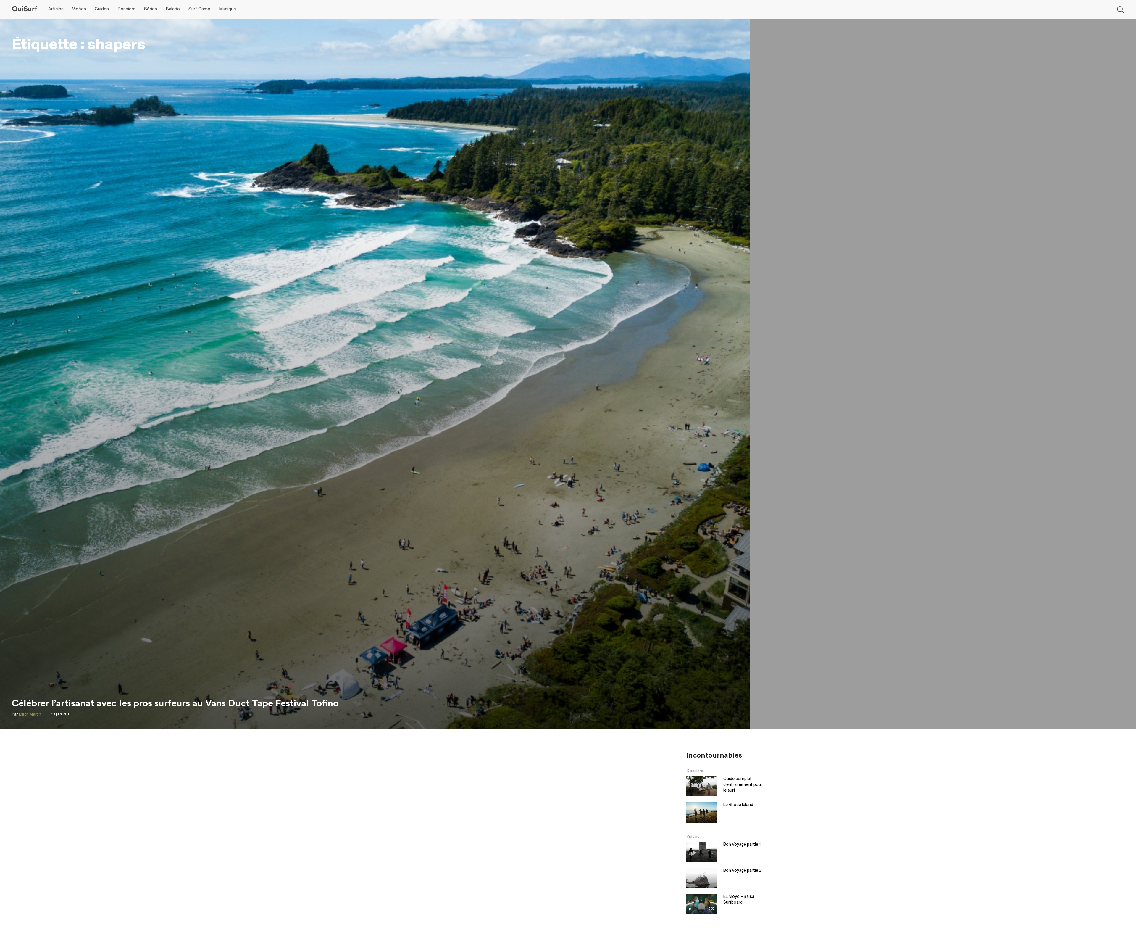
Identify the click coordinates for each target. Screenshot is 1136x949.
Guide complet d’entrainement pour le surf (742, 785)
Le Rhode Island (738, 805)
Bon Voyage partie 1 (742, 844)
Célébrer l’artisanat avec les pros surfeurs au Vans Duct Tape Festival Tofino (175, 703)
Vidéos (79, 9)
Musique (227, 9)
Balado (173, 9)
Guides (102, 9)
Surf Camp (199, 9)
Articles (56, 9)
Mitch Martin (30, 714)
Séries (150, 9)
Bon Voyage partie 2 (742, 871)
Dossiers (126, 9)
